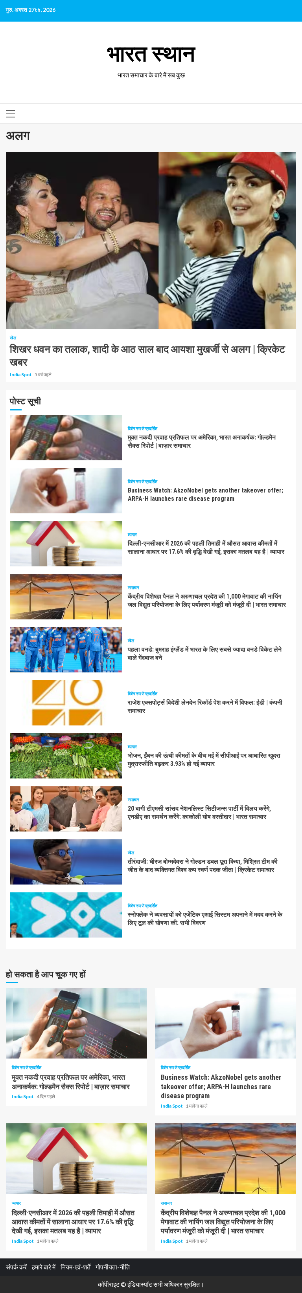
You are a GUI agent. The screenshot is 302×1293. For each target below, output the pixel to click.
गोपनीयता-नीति (113, 1267)
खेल (13, 337)
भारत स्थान (151, 54)
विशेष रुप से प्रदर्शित (142, 428)
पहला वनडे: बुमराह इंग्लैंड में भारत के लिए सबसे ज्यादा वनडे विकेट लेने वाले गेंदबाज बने (66, 649)
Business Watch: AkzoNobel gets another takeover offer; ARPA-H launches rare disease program (66, 490)
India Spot (21, 374)
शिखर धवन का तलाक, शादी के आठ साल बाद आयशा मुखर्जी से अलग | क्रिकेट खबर (151, 240)
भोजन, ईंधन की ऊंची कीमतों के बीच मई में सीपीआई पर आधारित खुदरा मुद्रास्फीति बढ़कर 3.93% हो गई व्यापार (66, 755)
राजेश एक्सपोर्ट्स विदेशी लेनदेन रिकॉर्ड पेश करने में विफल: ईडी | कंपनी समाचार (66, 702)
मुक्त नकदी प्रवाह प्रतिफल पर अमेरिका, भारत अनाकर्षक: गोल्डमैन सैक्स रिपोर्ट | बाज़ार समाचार (66, 437)
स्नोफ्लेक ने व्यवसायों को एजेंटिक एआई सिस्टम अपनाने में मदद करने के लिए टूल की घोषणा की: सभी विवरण (66, 915)
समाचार (133, 587)
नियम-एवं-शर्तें (75, 1267)
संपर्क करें (16, 1267)
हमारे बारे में (43, 1267)
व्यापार (132, 534)
